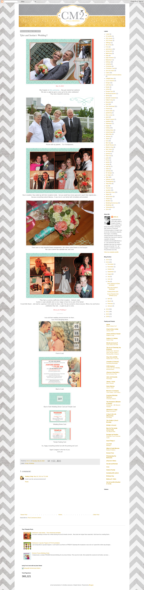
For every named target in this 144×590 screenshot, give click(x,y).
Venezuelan (109, 196)
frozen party (109, 110)
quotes (108, 162)
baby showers (110, 57)
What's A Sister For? (111, 326)
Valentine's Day (110, 192)
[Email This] (52, 461)
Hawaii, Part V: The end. (112, 358)
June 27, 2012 (110, 387)
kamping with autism (112, 473)
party (107, 158)
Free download (110, 106)
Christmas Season (111, 398)
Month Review (110, 145)
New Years (109, 149)
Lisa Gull (109, 444)
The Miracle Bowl (110, 431)
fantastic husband (111, 98)
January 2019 (109, 330)
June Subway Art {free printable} (113, 284)
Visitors (108, 198)
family (107, 95)
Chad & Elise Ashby (112, 329)
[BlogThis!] (54, 461)
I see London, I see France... (113, 392)
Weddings (31, 463)
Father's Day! (109, 340)
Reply (26, 481)
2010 (107, 314)
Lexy (107, 467)
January (110, 306)
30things (108, 42)
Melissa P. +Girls (111, 479)
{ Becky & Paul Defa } (112, 372)
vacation (108, 190)
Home (60, 514)
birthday (108, 62)
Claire (107, 72)
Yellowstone (109, 207)
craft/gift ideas (110, 78)
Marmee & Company (112, 391)
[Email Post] (48, 460)
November (111, 266)
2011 (107, 311)
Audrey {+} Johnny (112, 338)
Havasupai (109, 378)
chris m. (115, 217)
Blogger (91, 585)
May (109, 281)
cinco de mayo (110, 70)
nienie (108, 324)
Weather (108, 201)
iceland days (109, 132)
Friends (108, 108)
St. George (109, 173)
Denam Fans (110, 453)
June (109, 279)
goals (107, 117)
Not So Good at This (111, 374)
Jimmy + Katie (110, 381)
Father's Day (109, 100)
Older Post (96, 514)
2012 (107, 309)
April (109, 298)
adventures (109, 49)
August (110, 274)
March (109, 301)
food (107, 104)
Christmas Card (110, 68)
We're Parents (110, 383)
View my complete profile (111, 252)
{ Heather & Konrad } (112, 361)
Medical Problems (110, 450)
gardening (109, 113)
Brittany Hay (110, 476)
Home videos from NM (112, 344)
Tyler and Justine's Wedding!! (112, 288)
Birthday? (108, 445)
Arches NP (109, 51)
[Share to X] (56, 461)
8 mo (107, 47)
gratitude (108, 121)
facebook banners (111, 93)
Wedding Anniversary (112, 203)
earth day (108, 85)
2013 (107, 262)
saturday (108, 171)
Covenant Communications (113, 75)
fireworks (108, 102)
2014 (107, 259)
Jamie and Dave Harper (113, 334)
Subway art (109, 179)
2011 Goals (109, 38)
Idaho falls (109, 134)
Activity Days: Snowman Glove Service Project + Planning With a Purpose (112, 352)
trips (107, 186)
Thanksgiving (109, 181)
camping (108, 64)
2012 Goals (109, 40)
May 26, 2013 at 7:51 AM (41, 476)
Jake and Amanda (111, 377)
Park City (108, 155)
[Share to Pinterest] (60, 461)
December (111, 264)
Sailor (107, 168)
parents (108, 153)
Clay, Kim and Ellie (111, 357)
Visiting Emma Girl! (112, 291)
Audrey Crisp (29, 476)
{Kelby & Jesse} (111, 425)
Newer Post (24, 514)
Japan (107, 138)
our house (109, 151)
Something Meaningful (112, 363)
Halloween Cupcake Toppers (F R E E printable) (46, 543)
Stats (107, 177)
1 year (107, 34)
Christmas (109, 66)
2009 (107, 316)
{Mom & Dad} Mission (112, 448)
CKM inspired (110, 366)
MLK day (108, 143)
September (111, 271)
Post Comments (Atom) (34, 517)
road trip (108, 166)
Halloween (109, 123)
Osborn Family (110, 470)
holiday (108, 128)
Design (26, 463)
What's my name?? (111, 411)
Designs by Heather (112, 434)
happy (107, 125)
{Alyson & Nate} (111, 461)
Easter (107, 87)
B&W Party (109, 53)
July (109, 276)
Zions (107, 209)
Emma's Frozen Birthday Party (40, 553)
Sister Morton (110, 386)
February (110, 303)
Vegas (107, 194)
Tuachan (108, 188)
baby (107, 55)
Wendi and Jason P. (112, 343)
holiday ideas (109, 130)
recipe (107, 164)
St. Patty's (108, 175)
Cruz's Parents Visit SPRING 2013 (112, 294)
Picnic (107, 160)
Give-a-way (109, 115)
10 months (109, 36)
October (110, 269)
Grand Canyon (110, 119)
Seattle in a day (110, 335)
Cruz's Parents (110, 80)
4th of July (109, 45)
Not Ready (109, 417)
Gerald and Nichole (112, 464)
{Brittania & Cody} (111, 409)
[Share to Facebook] (58, 461)
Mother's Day (109, 147)
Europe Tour (109, 91)
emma (107, 89)
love (107, 141)
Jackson (108, 136)
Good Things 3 (110, 441)
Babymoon (109, 60)
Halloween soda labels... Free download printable (46, 532)
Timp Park (109, 183)
